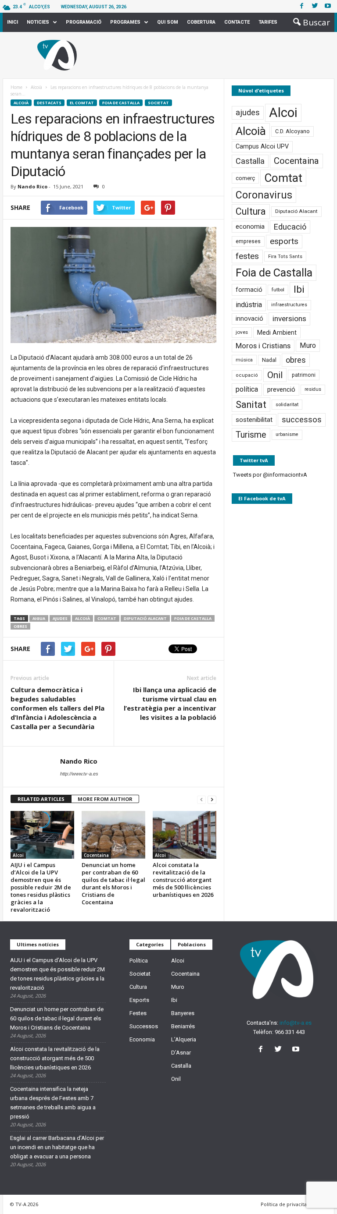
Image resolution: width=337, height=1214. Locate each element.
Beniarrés (183, 1026)
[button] (309, 22)
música (244, 360)
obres (20, 626)
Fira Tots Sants (285, 256)
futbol (278, 290)
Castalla (250, 161)
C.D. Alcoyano (292, 131)
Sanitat (251, 404)
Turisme (251, 435)
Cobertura (201, 22)
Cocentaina (96, 855)
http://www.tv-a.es (79, 773)
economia (250, 226)
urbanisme (287, 434)
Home (16, 87)
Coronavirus (264, 195)
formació (249, 289)
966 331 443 (290, 1032)
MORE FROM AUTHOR (105, 799)
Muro (308, 345)
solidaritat (287, 404)
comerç (245, 178)
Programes (125, 22)
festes (247, 256)
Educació (290, 226)
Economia (142, 1039)
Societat (158, 103)
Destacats (49, 103)
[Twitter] (314, 6)
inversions (289, 318)
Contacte (237, 22)
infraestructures (289, 305)
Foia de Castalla (121, 103)
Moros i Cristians (263, 345)
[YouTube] (297, 1050)
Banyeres (182, 1013)
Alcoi (18, 855)
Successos (143, 1026)
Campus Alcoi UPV (262, 146)
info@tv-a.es (296, 1022)
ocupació (247, 375)
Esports (139, 1000)
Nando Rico (32, 186)
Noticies (38, 22)
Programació (83, 22)
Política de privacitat (284, 1204)
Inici (12, 22)
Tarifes (267, 22)
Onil (275, 375)
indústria (249, 305)
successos (302, 419)
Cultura (251, 211)
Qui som (167, 22)
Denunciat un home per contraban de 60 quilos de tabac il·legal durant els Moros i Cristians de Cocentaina (113, 883)
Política (138, 960)
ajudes (60, 618)
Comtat (106, 618)
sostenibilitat (254, 420)
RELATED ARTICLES (41, 799)
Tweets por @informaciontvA (270, 474)
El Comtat (82, 103)
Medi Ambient (277, 332)
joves (242, 332)
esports (284, 241)
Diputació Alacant (145, 618)
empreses (248, 241)
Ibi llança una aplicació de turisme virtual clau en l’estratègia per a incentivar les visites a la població (170, 703)
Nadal (269, 360)
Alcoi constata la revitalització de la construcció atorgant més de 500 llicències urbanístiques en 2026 (183, 880)
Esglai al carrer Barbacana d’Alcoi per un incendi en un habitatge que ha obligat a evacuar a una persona (57, 1147)
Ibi (299, 289)
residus (313, 389)
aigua (38, 618)
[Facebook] (301, 6)
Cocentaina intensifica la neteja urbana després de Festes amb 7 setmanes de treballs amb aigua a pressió (53, 1103)
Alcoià (21, 103)
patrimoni (303, 375)
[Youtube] (328, 6)
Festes (138, 1013)
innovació (249, 318)
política (247, 389)
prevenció (281, 389)
